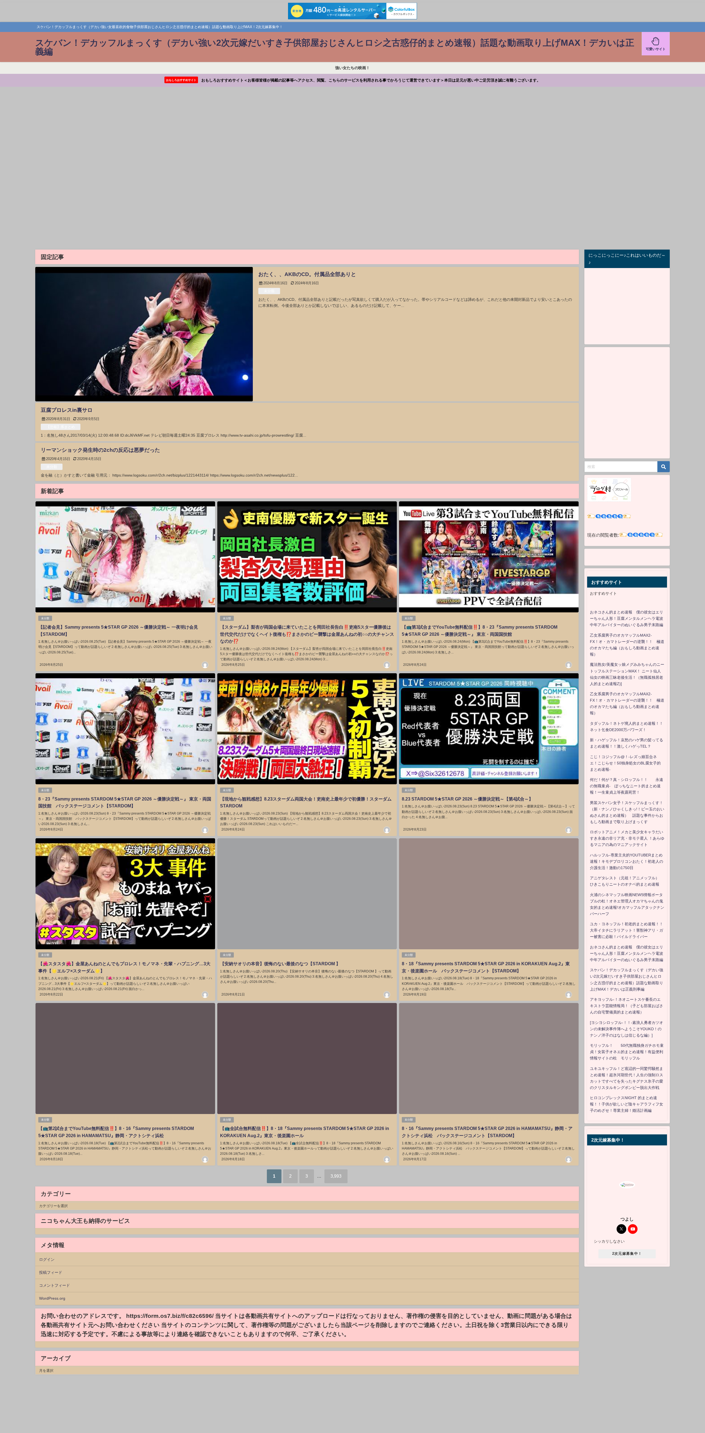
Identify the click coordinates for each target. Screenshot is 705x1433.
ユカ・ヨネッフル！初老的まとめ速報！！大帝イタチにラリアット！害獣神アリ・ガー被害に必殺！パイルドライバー (626, 930)
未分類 (269, 291)
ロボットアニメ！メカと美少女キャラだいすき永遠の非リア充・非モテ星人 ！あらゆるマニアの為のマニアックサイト (627, 838)
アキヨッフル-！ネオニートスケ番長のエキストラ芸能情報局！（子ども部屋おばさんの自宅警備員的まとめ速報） (626, 1005)
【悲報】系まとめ (60, 427)
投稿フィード (50, 1272)
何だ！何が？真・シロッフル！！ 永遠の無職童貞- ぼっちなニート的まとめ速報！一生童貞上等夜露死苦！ (626, 786)
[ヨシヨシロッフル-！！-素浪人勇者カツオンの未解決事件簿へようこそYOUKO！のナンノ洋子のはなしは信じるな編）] (626, 1029)
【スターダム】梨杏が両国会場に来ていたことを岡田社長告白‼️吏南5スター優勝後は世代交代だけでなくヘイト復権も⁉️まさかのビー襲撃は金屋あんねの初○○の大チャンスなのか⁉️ (307, 634)
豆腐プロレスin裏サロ (67, 410)
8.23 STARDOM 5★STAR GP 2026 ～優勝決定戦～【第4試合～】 (467, 799)
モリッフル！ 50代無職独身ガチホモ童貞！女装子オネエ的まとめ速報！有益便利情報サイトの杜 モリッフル (627, 1051)
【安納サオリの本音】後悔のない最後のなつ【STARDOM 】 (280, 963)
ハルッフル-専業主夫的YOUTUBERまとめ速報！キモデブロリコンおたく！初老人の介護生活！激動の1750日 (626, 861)
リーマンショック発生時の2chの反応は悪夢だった (100, 450)
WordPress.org (52, 1298)
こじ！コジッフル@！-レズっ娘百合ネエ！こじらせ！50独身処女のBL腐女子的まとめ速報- (625, 763)
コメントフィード (54, 1285)
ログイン (47, 1259)
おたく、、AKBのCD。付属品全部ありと (307, 274)
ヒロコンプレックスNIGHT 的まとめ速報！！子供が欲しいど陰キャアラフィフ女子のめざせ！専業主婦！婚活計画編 (626, 1104)
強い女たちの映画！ (352, 68)
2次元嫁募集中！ (627, 1253)
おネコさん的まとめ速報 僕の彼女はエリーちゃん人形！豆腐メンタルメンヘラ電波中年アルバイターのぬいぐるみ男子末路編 (626, 618)
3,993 (335, 1176)
